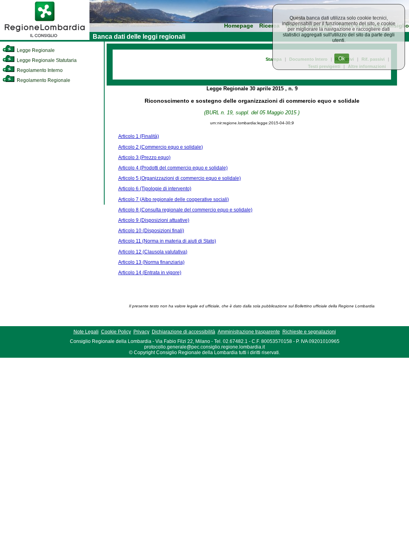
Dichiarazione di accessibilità (183, 332)
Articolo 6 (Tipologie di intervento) (154, 188)
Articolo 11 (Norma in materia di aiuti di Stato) (167, 241)
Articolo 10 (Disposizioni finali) (151, 230)
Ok (341, 59)
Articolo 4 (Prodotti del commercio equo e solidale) (173, 168)
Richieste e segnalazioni (309, 332)
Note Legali (86, 332)
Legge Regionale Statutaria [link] (46, 60)
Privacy (141, 332)
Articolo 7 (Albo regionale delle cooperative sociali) (173, 199)
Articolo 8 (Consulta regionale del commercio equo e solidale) (185, 210)
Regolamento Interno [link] (39, 70)
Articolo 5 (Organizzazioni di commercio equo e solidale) (179, 178)
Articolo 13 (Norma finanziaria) (151, 262)
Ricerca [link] (269, 26)
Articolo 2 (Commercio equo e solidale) (160, 147)
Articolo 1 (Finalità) (138, 136)
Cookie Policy (116, 332)
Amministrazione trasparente (249, 332)
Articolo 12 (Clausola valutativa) (152, 252)
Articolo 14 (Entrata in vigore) (149, 272)
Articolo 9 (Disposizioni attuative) (153, 220)
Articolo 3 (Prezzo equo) (144, 157)
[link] (44, 38)
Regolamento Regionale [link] (43, 80)
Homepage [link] (238, 26)
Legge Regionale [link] (35, 50)
